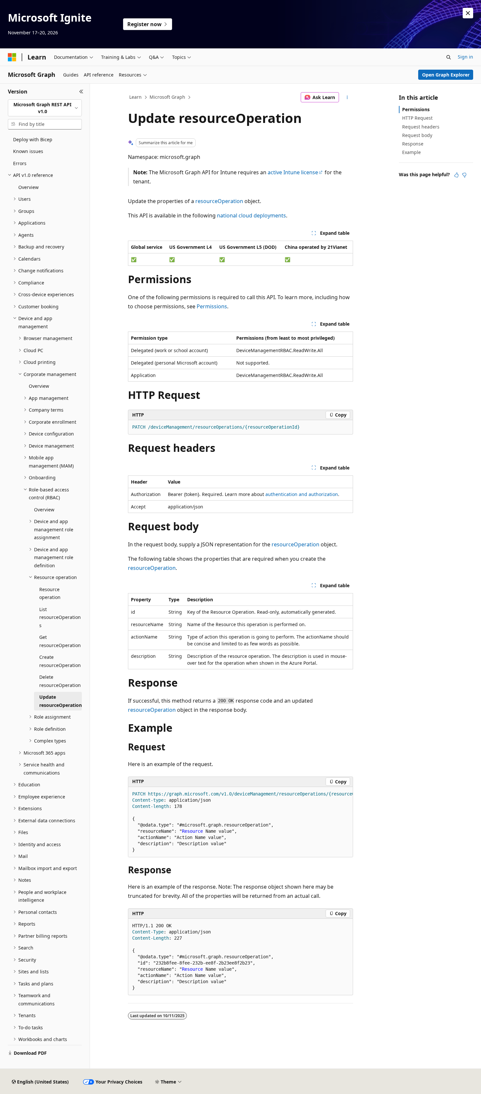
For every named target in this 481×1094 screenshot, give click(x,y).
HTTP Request (417, 118)
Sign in (465, 57)
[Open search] (448, 57)
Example (411, 152)
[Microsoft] (12, 57)
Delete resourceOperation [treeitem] (60, 681)
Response (412, 144)
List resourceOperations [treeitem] (60, 617)
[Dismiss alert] (468, 13)
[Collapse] (81, 91)
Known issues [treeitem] (28, 151)
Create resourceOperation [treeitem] (60, 661)
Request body (417, 135)
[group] (240, 822)
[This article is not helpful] (464, 175)
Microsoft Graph (167, 97)
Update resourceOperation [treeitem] (60, 701)
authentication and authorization (301, 494)
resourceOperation (219, 201)
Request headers (420, 127)
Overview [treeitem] (28, 187)
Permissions (212, 306)
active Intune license (293, 172)
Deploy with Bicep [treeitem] (32, 139)
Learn (135, 97)
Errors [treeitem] (20, 163)
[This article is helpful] (456, 175)
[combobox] (45, 108)
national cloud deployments (251, 215)
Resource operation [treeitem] (50, 593)
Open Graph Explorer (446, 75)
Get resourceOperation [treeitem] (60, 641)
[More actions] (347, 97)
